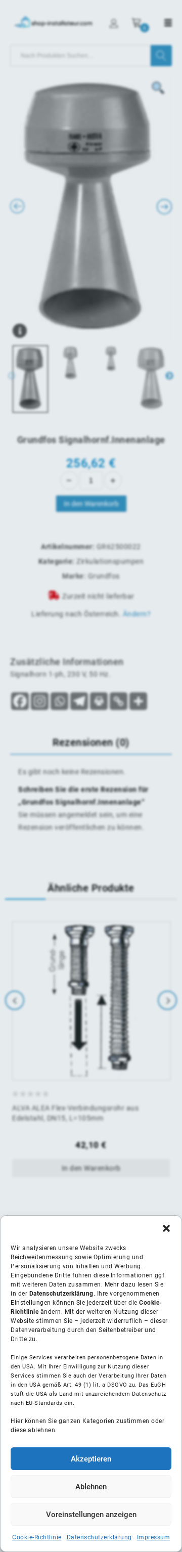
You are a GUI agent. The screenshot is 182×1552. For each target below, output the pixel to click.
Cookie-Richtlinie (37, 1537)
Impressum (153, 1537)
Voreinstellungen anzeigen (91, 1514)
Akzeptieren (91, 1459)
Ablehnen (91, 1486)
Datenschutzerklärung (99, 1537)
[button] (166, 1228)
